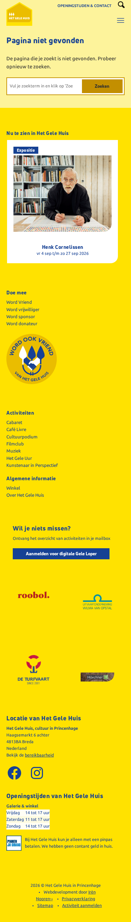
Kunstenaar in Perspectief (32, 465)
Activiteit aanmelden (82, 905)
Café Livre (16, 429)
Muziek (13, 450)
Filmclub (15, 443)
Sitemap (45, 905)
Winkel (13, 488)
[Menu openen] (121, 17)
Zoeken (102, 86)
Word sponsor (20, 316)
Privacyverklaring (78, 898)
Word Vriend (19, 302)
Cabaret (14, 422)
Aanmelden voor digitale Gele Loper (61, 554)
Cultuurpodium (22, 436)
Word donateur (21, 323)
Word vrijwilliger (22, 309)
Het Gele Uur (19, 458)
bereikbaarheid (39, 755)
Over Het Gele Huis (25, 495)
